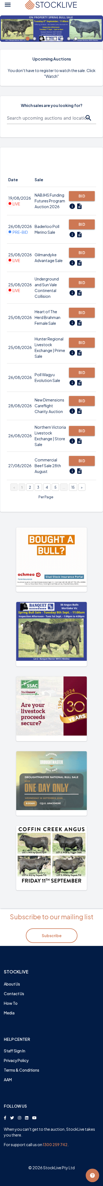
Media (9, 1012)
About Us (12, 983)
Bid (82, 196)
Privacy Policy (16, 1060)
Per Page (45, 497)
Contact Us (14, 993)
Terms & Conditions (21, 1069)
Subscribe (52, 935)
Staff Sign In (14, 1050)
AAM (8, 1079)
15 (73, 487)
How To (11, 1003)
